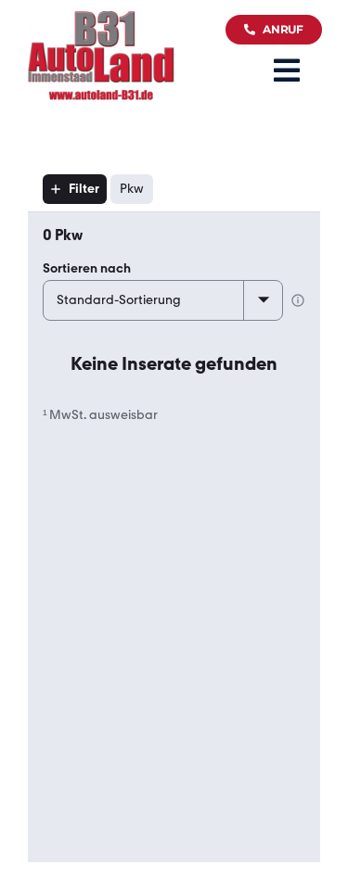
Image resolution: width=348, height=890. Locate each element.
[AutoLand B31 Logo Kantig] (101, 19)
